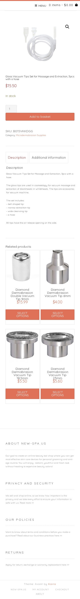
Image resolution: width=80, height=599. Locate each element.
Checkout (62, 589)
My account (40, 589)
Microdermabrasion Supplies (31, 135)
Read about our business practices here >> (39, 535)
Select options (22, 314)
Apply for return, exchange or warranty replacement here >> (37, 564)
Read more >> (27, 502)
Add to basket (40, 117)
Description (17, 157)
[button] (67, 27)
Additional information (49, 157)
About (40, 594)
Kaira (52, 584)
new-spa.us (18, 589)
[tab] (17, 157)
